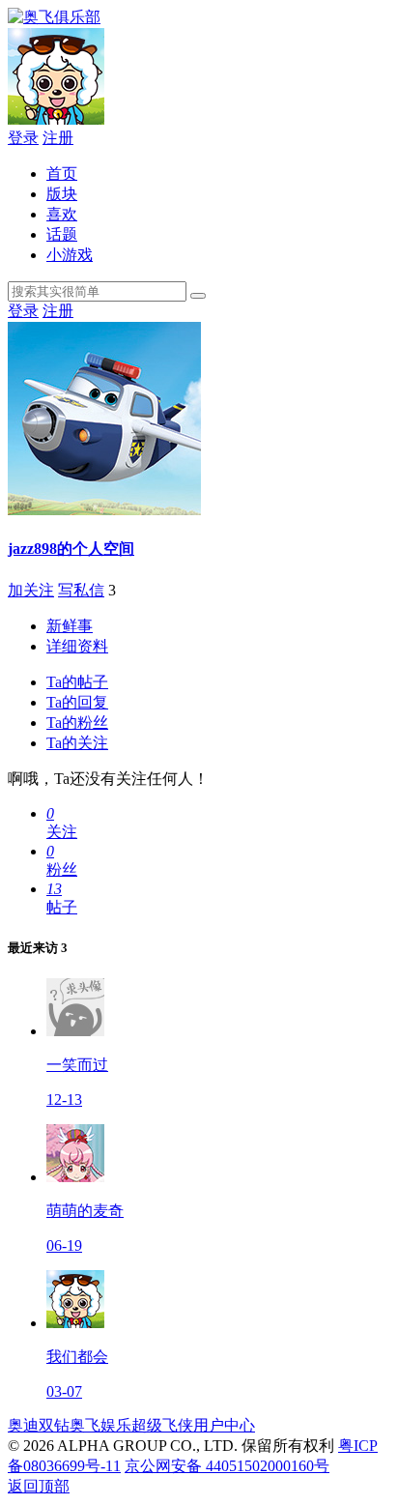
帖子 (77, 682)
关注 (77, 743)
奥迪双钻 (39, 1425)
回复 (77, 702)
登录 (23, 138)
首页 (61, 173)
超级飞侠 (162, 1425)
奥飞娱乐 (100, 1425)
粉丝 (77, 722)
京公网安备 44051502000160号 (227, 1466)
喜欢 (61, 214)
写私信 (81, 590)
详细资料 (77, 646)
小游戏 (69, 254)
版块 (61, 194)
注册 (58, 138)
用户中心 (224, 1425)
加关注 (31, 590)
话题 (61, 234)
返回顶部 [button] (39, 1486)
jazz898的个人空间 (71, 548)
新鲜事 (69, 626)
